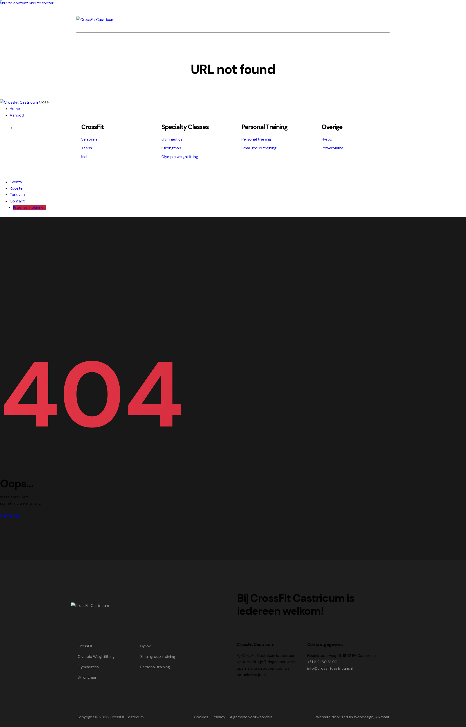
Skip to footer (41, 3)
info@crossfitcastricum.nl (330, 668)
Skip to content (14, 3)
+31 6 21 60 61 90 (322, 661)
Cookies (201, 716)
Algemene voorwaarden (251, 716)
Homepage (10, 516)
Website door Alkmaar (353, 716)
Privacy (219, 716)
